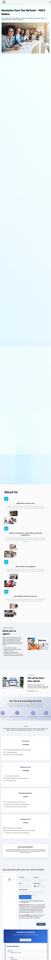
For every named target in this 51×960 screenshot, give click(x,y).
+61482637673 (13, 959)
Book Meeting (25, 940)
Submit (41, 924)
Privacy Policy (38, 912)
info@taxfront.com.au (15, 952)
